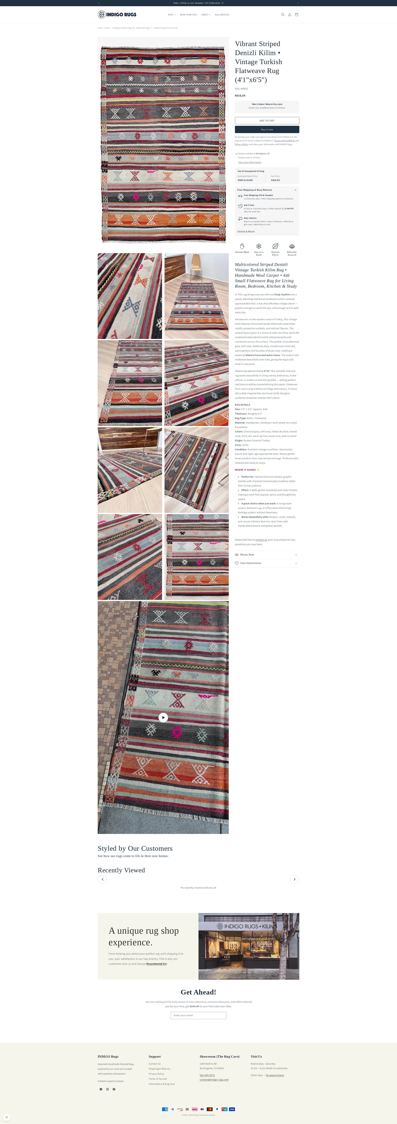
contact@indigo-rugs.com (214, 1079)
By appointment (275, 1075)
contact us (261, 539)
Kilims (107, 28)
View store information (249, 162)
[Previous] (102, 879)
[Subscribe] (222, 1015)
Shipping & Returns (246, 231)
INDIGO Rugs (193, 1115)
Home (100, 28)
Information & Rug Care (162, 1083)
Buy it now (267, 129)
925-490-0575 (207, 1075)
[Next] (294, 879)
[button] (282, 14)
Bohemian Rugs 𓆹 (144, 28)
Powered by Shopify (207, 1115)
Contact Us (155, 1063)
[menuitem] (172, 14)
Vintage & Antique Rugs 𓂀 (123, 28)
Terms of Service (158, 1078)
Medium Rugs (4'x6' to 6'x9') (166, 28)
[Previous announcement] (98, 3)
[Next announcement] (298, 3)
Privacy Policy (156, 1073)
